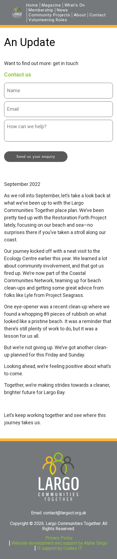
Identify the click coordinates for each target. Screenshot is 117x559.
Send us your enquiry (35, 157)
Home (32, 5)
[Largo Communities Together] (17, 13)
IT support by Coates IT (59, 548)
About (80, 15)
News (62, 10)
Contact (98, 15)
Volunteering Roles (48, 19)
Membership (41, 10)
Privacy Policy (59, 537)
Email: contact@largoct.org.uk (58, 512)
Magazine (51, 5)
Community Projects (49, 15)
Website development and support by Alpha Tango (59, 543)
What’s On (74, 5)
